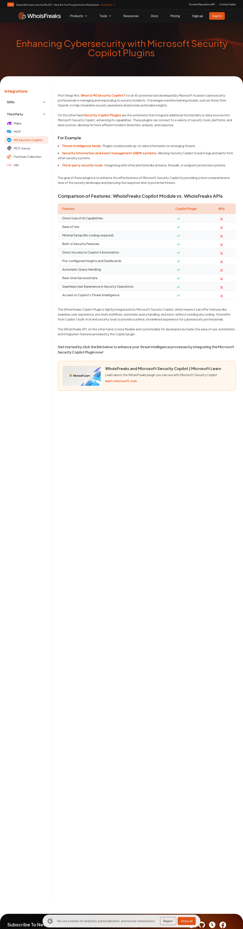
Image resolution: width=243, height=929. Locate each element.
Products (76, 16)
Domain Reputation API (202, 4)
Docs (154, 16)
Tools (103, 16)
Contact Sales (227, 4)
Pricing (175, 16)
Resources (131, 16)
